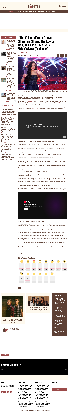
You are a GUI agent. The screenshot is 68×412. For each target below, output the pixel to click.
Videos (8, 101)
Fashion (8, 49)
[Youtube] (11, 392)
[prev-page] (2, 369)
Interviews (9, 76)
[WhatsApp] (66, 55)
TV (1, 132)
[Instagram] (5, 392)
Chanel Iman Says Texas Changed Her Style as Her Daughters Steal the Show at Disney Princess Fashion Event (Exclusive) (11, 44)
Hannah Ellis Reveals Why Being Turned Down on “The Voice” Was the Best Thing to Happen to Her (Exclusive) (8, 157)
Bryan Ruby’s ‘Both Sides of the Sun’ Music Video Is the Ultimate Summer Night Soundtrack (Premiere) (10, 96)
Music (2, 125)
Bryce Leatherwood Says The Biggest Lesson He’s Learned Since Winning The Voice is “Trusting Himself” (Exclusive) (8, 112)
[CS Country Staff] (19, 55)
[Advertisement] (34, 21)
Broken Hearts (34, 108)
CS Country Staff (27, 55)
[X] (61, 55)
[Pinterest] (63, 55)
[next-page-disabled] (66, 369)
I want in (59, 389)
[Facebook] (58, 55)
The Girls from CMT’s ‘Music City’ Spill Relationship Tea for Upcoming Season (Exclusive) (38, 309)
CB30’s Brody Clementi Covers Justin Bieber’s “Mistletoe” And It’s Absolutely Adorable (12, 320)
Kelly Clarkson (29, 101)
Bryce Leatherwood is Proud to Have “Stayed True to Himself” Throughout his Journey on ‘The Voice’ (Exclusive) (8, 148)
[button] (57, 11)
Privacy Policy (64, 391)
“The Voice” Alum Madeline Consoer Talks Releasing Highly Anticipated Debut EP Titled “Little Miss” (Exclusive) (7, 138)
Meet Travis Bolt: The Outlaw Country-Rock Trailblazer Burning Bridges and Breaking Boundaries (10, 70)
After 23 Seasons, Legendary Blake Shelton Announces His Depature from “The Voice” (8, 129)
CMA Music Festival (10, 64)
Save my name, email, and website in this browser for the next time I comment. (16, 341)
